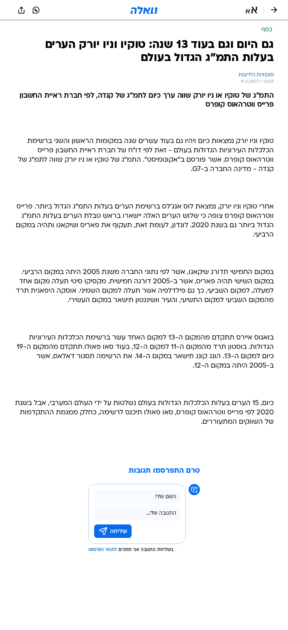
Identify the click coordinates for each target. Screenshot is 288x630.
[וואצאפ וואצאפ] (36, 10)
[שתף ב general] (21, 10)
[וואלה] (144, 10)
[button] (251, 10)
